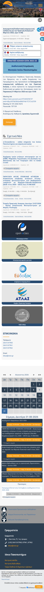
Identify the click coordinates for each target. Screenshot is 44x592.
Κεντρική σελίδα (11, 560)
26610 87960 (8, 343)
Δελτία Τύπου (29, 171)
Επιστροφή (9, 122)
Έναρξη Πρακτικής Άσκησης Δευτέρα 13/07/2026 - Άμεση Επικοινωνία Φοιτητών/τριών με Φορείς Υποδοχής (22, 205)
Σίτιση (16, 198)
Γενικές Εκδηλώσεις (8, 42)
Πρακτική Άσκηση (18, 42)
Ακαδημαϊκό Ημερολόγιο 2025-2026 (14, 420)
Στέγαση (21, 198)
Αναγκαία (23, 587)
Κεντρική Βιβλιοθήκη (12, 564)
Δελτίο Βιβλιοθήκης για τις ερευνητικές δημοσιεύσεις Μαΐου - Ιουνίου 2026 (21, 464)
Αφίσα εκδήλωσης (16, 52)
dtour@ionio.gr (8, 356)
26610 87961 (8, 345)
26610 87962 (8, 348)
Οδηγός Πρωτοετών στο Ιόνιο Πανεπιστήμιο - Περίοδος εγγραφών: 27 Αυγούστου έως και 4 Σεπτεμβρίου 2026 (21, 475)
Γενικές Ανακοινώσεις (8, 151)
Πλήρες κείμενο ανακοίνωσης (21, 46)
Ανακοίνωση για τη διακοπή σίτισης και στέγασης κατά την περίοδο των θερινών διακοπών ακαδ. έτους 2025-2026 (21, 449)
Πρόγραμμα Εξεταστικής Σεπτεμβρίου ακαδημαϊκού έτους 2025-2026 (21, 489)
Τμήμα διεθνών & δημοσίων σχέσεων (18, 567)
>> (39, 374)
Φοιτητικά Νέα (27, 42)
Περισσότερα (5, 579)
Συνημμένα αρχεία (12, 168)
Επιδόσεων (31, 587)
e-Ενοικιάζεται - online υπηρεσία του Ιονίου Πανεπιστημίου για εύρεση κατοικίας (22, 143)
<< (4, 374)
